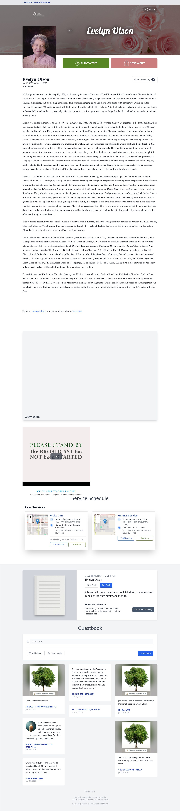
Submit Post (145, 653)
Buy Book (106, 585)
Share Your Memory (143, 609)
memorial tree (39, 311)
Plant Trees (77, 544)
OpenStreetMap (93, 803)
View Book (91, 585)
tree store (77, 311)
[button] (37, 521)
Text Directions (58, 544)
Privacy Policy (82, 799)
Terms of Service (97, 799)
